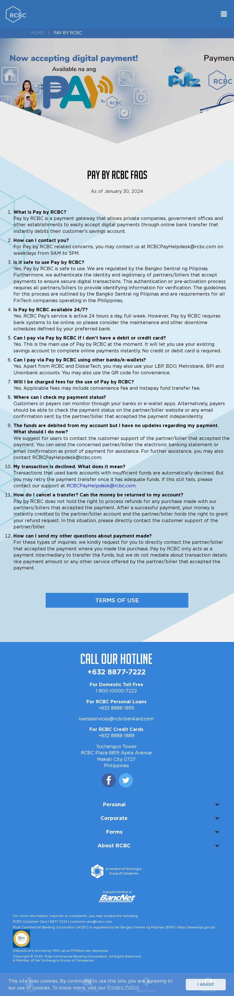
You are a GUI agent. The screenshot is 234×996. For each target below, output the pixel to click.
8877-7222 (58, 921)
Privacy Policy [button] (123, 987)
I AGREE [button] (205, 984)
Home (37, 33)
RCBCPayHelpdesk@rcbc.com (101, 486)
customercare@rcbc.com (91, 921)
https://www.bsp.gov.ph (196, 927)
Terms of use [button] (117, 600)
